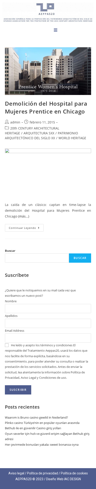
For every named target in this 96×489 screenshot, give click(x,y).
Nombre (11, 301)
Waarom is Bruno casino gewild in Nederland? (36, 417)
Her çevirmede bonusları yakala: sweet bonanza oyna (42, 444)
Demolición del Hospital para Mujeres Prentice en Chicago (46, 107)
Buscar (10, 251)
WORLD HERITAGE (72, 138)
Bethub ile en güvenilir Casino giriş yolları (33, 428)
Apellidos (11, 316)
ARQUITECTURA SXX (39, 133)
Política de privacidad (42, 473)
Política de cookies (74, 473)
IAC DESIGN (72, 479)
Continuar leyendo (26, 227)
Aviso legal (16, 473)
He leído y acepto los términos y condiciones (41, 345)
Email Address (14, 330)
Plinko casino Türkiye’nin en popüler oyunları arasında (42, 423)
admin (15, 122)
